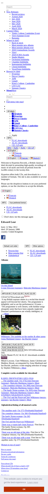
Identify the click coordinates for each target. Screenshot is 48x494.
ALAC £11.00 (30, 294)
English (13, 158)
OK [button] (24, 489)
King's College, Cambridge (23, 83)
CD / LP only (17, 145)
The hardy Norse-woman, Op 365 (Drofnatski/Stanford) (15, 417)
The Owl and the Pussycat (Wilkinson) (17, 422)
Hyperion (16, 74)
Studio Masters (18, 57)
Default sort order (10, 246)
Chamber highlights (20, 62)
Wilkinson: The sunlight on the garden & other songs (23, 336)
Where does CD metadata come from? (14, 468)
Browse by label (13, 71)
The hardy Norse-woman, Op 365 (17, 390)
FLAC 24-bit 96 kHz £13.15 (12, 347)
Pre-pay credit (6, 454)
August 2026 (17, 16)
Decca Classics (18, 76)
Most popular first (15, 253)
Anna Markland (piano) (11, 339)
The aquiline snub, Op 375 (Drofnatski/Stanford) (22, 410)
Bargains (15, 38)
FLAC (16, 148)
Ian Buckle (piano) (30, 339)
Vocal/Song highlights (21, 69)
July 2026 (16, 19)
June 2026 (16, 21)
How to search (6, 449)
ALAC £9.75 (28, 345)
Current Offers (12, 31)
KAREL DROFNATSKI (17, 378)
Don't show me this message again (18, 217)
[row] (24, 289)
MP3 (9, 138)
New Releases (12, 12)
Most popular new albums (23, 45)
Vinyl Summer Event (20, 36)
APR (14, 78)
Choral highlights (19, 67)
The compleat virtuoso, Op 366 (16, 385)
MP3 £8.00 (6, 345)
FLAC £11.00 (18, 294)
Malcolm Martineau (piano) (35, 288)
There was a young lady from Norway (17, 424)
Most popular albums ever (23, 47)
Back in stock (17, 43)
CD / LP (31, 148)
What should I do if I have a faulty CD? (15, 466)
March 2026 (17, 28)
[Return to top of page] (10, 445)
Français (17, 153)
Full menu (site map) (15, 102)
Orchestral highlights (20, 59)
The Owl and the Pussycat (14, 397)
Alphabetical (13, 255)
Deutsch (17, 155)
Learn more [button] (32, 482)
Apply (14, 135)
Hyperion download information (12, 452)
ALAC (23, 148)
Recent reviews (18, 14)
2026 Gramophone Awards (23, 50)
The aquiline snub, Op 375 (14, 381)
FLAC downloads (19, 140)
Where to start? (12, 40)
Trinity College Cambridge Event (26, 33)
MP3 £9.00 (6, 294)
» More (6, 314)
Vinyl (14, 52)
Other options (38, 246)
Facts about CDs (7, 463)
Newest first (13, 251)
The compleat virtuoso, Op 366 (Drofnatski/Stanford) (23, 413)
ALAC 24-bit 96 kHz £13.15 (12, 350)
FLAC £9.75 (17, 345)
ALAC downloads (19, 143)
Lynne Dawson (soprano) (12, 288)
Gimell (14, 81)
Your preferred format (17, 203)
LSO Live (16, 86)
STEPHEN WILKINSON (16, 395)
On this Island (7, 285)
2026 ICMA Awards (20, 55)
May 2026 (16, 24)
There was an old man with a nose (15, 437)
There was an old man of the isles (15, 432)
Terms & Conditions (8, 457)
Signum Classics (19, 88)
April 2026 (16, 26)
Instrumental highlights (21, 64)
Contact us (5, 471)
